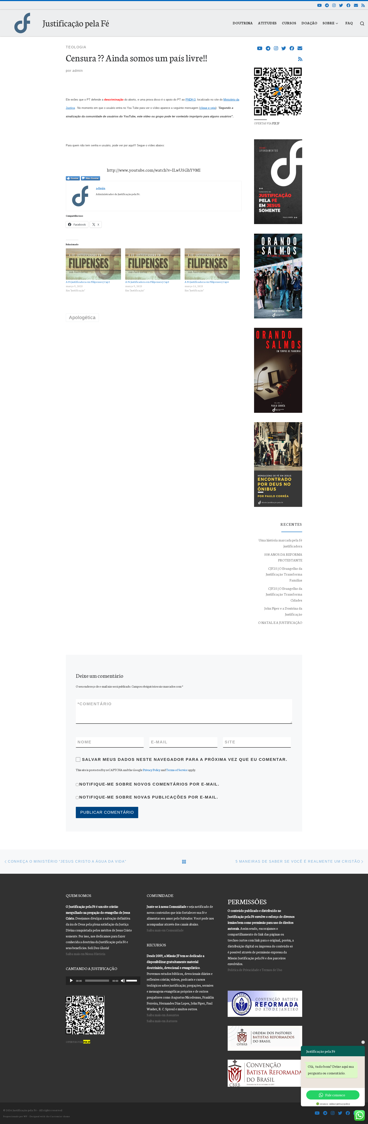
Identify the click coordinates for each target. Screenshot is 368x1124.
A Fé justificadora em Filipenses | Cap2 (88, 282)
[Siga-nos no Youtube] (319, 5)
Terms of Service (177, 770)
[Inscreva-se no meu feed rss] (363, 5)
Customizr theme (60, 1116)
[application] (103, 980)
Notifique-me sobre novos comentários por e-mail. (149, 784)
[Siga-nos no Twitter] (341, 5)
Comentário (95, 704)
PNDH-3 (190, 99)
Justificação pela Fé (25, 1110)
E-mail (159, 742)
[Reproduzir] (71, 981)
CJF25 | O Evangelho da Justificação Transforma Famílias (284, 574)
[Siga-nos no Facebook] (348, 5)
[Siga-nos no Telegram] (327, 5)
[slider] (132, 980)
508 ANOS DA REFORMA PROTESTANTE (283, 557)
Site (230, 742)
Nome (85, 742)
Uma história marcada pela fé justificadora (280, 543)
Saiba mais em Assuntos (163, 1015)
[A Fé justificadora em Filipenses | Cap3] (152, 264)
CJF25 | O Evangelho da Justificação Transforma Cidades (284, 594)
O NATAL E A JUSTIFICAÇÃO (280, 622)
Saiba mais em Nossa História (85, 953)
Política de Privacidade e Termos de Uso (255, 969)
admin (77, 70)
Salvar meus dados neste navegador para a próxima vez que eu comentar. (184, 759)
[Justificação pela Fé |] (22, 21)
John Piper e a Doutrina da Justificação (283, 611)
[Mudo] (123, 981)
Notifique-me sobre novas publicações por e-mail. (148, 797)
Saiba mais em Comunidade (165, 930)
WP (25, 1116)
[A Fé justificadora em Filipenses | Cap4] (212, 264)
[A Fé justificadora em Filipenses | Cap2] (93, 264)
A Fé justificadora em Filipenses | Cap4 (207, 282)
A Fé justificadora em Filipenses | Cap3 (147, 282)
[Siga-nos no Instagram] (334, 5)
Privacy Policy (151, 770)
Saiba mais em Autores (162, 1021)
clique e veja (208, 107)
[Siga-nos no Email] (356, 5)
